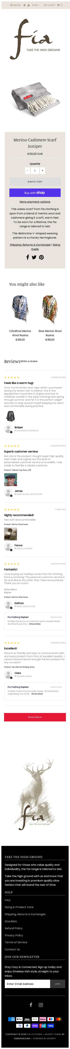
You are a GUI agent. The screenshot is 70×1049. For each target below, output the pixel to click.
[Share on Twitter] (34, 258)
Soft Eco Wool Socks (20, 524)
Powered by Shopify (44, 1038)
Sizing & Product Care (19, 907)
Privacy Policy (14, 935)
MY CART (53, 5)
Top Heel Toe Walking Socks (23, 667)
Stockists (11, 921)
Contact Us (12, 949)
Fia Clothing (34, 1034)
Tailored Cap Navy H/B (21, 470)
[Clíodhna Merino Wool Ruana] (20, 310)
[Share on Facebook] (27, 258)
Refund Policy (14, 928)
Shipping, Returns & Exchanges (30, 245)
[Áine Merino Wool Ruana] (50, 310)
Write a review (29, 361)
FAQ (7, 900)
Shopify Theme (53, 1034)
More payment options (35, 202)
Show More (34, 623)
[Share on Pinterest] (41, 258)
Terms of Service (16, 942)
